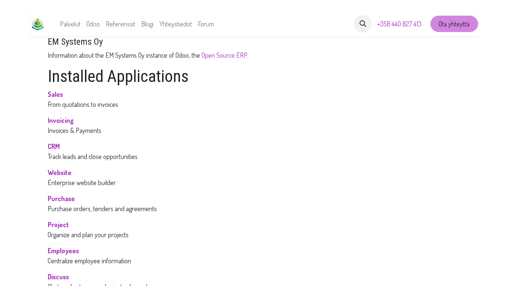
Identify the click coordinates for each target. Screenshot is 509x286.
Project (58, 224)
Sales (55, 94)
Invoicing (61, 120)
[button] (363, 24)
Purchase (61, 198)
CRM (54, 146)
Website (60, 172)
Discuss (58, 277)
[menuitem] (70, 24)
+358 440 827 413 (399, 24)
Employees (63, 251)
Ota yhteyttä (454, 24)
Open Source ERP (224, 55)
